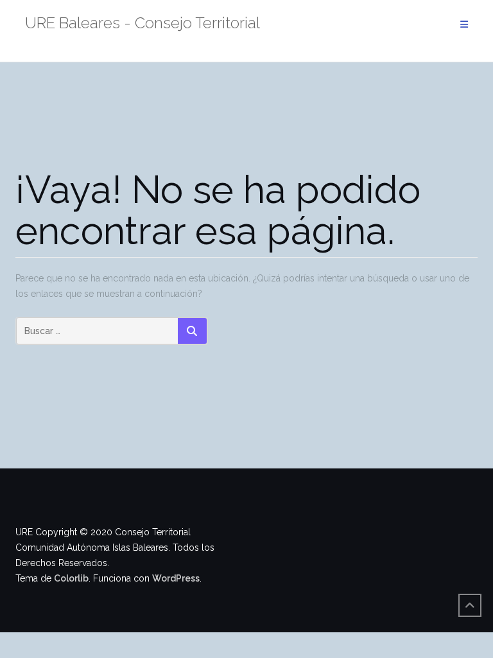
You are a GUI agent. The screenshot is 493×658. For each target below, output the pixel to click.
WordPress (176, 578)
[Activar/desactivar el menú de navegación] (464, 25)
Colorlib (71, 578)
